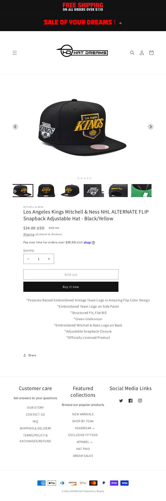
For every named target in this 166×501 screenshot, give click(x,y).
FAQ (35, 421)
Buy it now (71, 287)
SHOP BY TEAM (83, 421)
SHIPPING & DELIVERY (35, 428)
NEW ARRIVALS (83, 414)
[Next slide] (151, 127)
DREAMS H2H (76, 491)
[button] (14, 53)
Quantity (28, 250)
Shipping (28, 234)
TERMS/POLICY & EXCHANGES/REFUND (35, 438)
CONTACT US (35, 414)
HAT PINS (83, 449)
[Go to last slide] (15, 127)
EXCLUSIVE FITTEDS (82, 435)
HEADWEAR (83, 428)
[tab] (75, 178)
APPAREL (83, 442)
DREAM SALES (83, 456)
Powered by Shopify (94, 491)
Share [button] (32, 355)
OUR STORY (35, 407)
